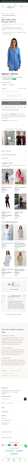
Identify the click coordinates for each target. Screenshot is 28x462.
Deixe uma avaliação (14, 289)
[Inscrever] (25, 399)
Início (3, 13)
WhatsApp (4, 418)
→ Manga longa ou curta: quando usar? (10, 375)
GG (17, 91)
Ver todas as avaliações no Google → (14, 314)
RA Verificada (15, 453)
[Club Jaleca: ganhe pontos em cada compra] (18, 6)
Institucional (5, 411)
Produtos (7, 13)
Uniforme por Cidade (7, 437)
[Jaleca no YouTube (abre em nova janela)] (12, 403)
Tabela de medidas (22, 88)
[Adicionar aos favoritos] (21, 107)
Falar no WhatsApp (20, 1)
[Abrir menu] (3, 6)
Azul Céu (11, 84)
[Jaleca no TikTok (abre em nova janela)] (9, 403)
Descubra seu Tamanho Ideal (14, 95)
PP (3, 91)
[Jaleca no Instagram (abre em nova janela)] (3, 403)
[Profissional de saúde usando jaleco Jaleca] (15, 138)
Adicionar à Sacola (11, 107)
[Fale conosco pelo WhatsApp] (26, 446)
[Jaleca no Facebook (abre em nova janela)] (6, 403)
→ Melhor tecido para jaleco (7, 373)
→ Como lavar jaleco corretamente (15, 370)
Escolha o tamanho (15, 103)
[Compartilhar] (24, 107)
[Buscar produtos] (21, 6)
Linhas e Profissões (7, 431)
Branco (5, 84)
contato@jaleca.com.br (7, 420)
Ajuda (3, 407)
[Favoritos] (24, 6)
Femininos (12, 13)
